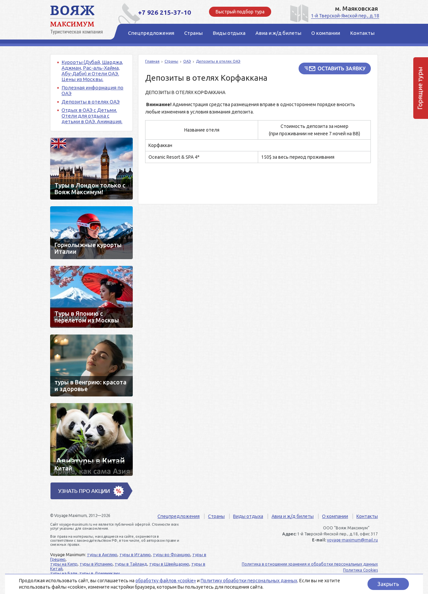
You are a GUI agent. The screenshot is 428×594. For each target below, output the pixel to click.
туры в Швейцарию (169, 564)
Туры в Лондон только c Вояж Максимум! (91, 169)
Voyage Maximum (80, 20)
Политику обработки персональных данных (249, 580)
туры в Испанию (96, 564)
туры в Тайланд (131, 564)
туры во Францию (171, 554)
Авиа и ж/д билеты (293, 516)
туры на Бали (63, 573)
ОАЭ (187, 61)
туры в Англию (102, 554)
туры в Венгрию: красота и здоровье (91, 365)
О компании (335, 516)
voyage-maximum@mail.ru (352, 540)
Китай (91, 439)
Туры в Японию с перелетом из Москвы (91, 297)
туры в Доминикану (99, 573)
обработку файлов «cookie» (165, 580)
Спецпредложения (178, 516)
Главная (152, 61)
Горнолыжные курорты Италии (91, 232)
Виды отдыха (248, 516)
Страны (171, 61)
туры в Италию (135, 554)
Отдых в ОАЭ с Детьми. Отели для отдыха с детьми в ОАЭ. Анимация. (92, 115)
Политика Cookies (360, 570)
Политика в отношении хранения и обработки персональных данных (310, 564)
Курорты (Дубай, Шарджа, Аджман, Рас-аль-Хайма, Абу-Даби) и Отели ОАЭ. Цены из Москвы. (92, 70)
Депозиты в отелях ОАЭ (91, 101)
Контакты (367, 516)
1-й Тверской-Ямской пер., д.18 (345, 15)
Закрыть (388, 584)
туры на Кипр (64, 564)
